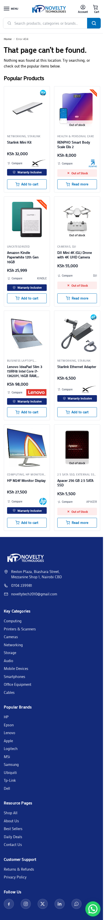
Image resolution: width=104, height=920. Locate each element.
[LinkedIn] (60, 904)
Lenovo (9, 732)
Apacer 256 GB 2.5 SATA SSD (75, 482)
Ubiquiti (10, 772)
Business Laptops (20, 360)
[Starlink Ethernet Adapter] (77, 333)
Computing (12, 620)
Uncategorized (18, 246)
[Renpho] (93, 163)
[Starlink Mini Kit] (27, 109)
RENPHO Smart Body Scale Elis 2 (73, 144)
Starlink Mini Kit (19, 142)
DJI (74, 246)
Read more (80, 184)
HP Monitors (36, 474)
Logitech (11, 748)
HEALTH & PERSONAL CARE (75, 136)
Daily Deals (13, 836)
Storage (10, 652)
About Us (11, 820)
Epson (9, 724)
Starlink (34, 136)
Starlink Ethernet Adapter (76, 366)
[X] (43, 904)
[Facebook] (9, 904)
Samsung (11, 764)
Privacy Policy (15, 876)
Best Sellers (13, 828)
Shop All (10, 812)
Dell (7, 788)
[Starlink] (39, 163)
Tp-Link (10, 780)
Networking (16, 136)
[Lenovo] (36, 392)
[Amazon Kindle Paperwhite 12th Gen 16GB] (27, 219)
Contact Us (13, 844)
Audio (8, 660)
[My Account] (83, 9)
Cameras (63, 246)
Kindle (42, 278)
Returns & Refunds (19, 869)
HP (6, 716)
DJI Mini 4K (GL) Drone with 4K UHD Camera (74, 254)
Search (94, 23)
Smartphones (14, 676)
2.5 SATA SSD (65, 474)
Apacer (91, 501)
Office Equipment (17, 684)
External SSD (86, 474)
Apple (8, 740)
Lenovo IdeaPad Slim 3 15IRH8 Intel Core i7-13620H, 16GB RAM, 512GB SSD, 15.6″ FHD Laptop (24, 371)
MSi (7, 756)
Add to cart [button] (29, 184)
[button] (95, 9)
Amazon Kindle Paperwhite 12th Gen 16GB (23, 257)
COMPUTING (15, 474)
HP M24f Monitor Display (26, 480)
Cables (9, 692)
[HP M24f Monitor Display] (27, 447)
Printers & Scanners (20, 628)
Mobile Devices (16, 668)
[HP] (43, 501)
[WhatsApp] (76, 904)
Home (8, 39)
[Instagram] (26, 904)
